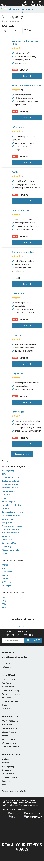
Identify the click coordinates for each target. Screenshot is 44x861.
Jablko (4, 568)
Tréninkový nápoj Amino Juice (25, 42)
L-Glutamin (18, 127)
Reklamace (6, 697)
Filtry (29, 30)
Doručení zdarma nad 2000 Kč (23, 10)
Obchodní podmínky (10, 690)
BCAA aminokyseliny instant (27, 85)
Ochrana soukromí (10, 701)
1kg (3, 597)
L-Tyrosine (17, 373)
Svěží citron (7, 582)
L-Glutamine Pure (9, 728)
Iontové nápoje (8, 501)
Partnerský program (11, 694)
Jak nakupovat (8, 687)
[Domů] (9, 8)
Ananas (5, 565)
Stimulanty (6, 546)
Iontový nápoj (19, 411)
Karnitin (5, 508)
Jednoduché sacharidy (11, 505)
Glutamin (6, 494)
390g (4, 604)
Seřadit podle (8, 26)
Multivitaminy (8, 519)
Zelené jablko (8, 585)
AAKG (15, 171)
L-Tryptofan (18, 293)
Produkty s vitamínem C (12, 529)
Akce (4, 784)
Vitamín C (6, 735)
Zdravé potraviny (9, 777)
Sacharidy (6, 536)
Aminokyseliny (8, 470)
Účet (33, 5)
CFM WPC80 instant (10, 721)
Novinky (5, 759)
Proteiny (5, 763)
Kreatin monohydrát (11, 746)
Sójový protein (8, 739)
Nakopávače (7, 522)
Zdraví (4, 553)
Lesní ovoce (7, 572)
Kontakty (6, 708)
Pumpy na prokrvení (10, 533)
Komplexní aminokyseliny (13, 512)
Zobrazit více (21, 454)
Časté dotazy (7, 683)
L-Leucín (16, 335)
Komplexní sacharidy (11, 515)
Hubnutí (5, 498)
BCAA (4, 474)
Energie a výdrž (8, 491)
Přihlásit (33, 640)
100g (4, 600)
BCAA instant (7, 724)
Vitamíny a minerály (10, 550)
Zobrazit (27, 76)
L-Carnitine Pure (20, 210)
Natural (5, 578)
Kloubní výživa (8, 773)
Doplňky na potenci (10, 481)
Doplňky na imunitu (10, 477)
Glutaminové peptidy (23, 251)
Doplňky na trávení (10, 488)
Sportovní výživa (12, 21)
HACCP (38, 816)
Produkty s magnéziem (12, 526)
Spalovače (6, 781)
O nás (4, 705)
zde (15, 803)
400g (4, 607)
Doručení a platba (9, 679)
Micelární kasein (9, 732)
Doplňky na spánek (10, 484)
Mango (5, 575)
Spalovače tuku (8, 539)
